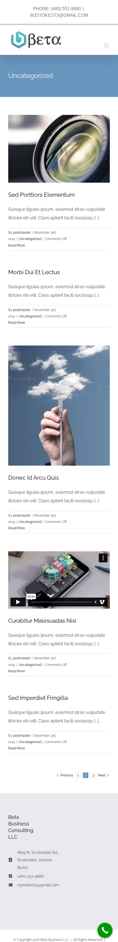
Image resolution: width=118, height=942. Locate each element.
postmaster (21, 232)
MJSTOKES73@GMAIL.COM (59, 15)
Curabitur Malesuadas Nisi (42, 620)
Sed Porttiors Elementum (41, 194)
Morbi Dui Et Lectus (34, 272)
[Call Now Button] (105, 930)
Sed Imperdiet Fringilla (38, 697)
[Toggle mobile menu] (107, 45)
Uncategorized (30, 239)
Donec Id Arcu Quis (33, 477)
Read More (16, 245)
